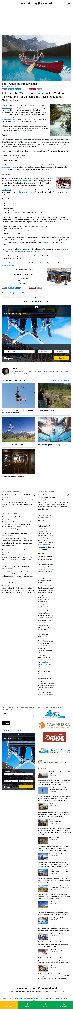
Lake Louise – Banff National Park (37, 3)
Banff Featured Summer (15, 297)
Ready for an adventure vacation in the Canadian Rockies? (59, 820)
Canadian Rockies (45, 556)
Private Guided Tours (46, 410)
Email (5, 713)
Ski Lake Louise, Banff (55, 854)
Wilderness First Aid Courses (13, 476)
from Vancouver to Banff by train (45, 664)
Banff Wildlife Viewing (55, 950)
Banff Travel (6, 190)
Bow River (30, 144)
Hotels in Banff (44, 526)
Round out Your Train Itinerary (14, 533)
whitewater (41, 297)
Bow (35, 115)
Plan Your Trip (50, 998)
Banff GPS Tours (54, 966)
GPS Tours (52, 804)
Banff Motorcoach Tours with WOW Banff (18, 495)
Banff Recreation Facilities (57, 934)
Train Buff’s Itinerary (10, 583)
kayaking (33, 297)
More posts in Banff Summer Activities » (60, 380)
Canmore (47, 623)
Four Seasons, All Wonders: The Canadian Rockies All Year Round (59, 870)
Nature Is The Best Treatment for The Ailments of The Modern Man (59, 886)
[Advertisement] (36, 18)
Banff (10, 165)
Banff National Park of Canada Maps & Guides (46, 580)
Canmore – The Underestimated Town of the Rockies (46, 613)
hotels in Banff (43, 545)
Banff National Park (24, 181)
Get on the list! (43, 606)
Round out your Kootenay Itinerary (16, 550)
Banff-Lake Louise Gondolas (12, 444)
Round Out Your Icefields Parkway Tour (17, 566)
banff (4, 297)
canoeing (26, 297)
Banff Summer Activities (18, 293)
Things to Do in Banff (44, 672)
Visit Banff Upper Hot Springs (49, 444)
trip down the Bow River (24, 192)
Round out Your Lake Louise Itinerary (17, 517)
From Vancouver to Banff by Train (45, 642)
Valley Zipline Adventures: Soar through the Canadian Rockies (53, 496)
